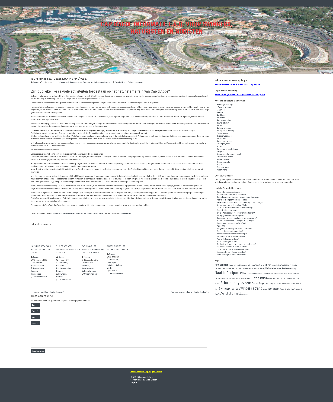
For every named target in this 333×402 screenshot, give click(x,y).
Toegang (34, 271)
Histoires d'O (288, 265)
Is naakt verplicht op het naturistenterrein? (47, 292)
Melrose (220, 112)
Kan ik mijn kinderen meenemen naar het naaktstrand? (236, 244)
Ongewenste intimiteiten (270, 273)
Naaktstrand (221, 118)
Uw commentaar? (136, 82)
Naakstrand (64, 82)
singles (273, 283)
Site (33, 317)
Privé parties (259, 278)
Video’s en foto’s (223, 167)
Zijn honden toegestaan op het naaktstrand (232, 247)
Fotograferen (258, 265)
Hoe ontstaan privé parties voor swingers (232, 234)
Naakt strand (248, 273)
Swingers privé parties (225, 157)
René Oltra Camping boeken (284, 278)
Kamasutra (218, 269)
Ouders (229, 278)
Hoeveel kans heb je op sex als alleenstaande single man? (238, 197)
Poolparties (235, 278)
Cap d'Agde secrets (242, 265)
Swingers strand (223, 159)
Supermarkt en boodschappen (228, 149)
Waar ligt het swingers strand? (228, 239)
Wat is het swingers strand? (227, 242)
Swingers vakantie (223, 162)
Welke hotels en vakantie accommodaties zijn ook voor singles (240, 202)
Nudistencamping (257, 273)
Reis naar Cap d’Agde (224, 136)
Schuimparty (99, 82)
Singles (110, 268)
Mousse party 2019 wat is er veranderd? (231, 195)
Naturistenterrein (76, 82)
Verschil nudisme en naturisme (228, 210)
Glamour (266, 264)
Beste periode (232, 265)
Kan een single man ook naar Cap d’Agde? (232, 205)
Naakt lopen (111, 262)
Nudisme (59, 271)
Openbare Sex (88, 82)
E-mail (35, 311)
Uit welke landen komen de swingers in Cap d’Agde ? (236, 221)
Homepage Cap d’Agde (225, 105)
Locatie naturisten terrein (245, 269)
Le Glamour (221, 110)
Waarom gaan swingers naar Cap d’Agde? (232, 223)
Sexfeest (256, 283)
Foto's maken (251, 265)
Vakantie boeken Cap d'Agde (289, 289)
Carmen (36, 82)
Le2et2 (236, 269)
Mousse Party (280, 268)
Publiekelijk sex (120, 82)
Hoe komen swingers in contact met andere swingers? (237, 218)
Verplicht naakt (231, 293)
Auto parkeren (38, 268)
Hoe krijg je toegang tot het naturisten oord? (41, 249)
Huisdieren (295, 265)
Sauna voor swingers (224, 141)
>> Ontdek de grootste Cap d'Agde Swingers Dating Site (240, 94)
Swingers (107, 82)
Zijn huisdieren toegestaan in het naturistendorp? (190, 292)
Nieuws (219, 125)
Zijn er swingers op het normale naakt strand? (233, 249)
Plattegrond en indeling (225, 131)
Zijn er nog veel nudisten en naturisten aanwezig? (68, 249)
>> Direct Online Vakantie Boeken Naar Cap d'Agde (237, 84)
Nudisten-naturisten (224, 128)
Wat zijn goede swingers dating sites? (231, 215)
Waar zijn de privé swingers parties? (230, 231)
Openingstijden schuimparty (285, 273)
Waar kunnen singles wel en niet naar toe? (232, 200)
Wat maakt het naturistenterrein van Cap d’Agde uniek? (93, 249)
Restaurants (221, 138)
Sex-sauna (246, 283)
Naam (34, 305)
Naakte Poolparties (229, 273)
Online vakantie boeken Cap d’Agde (229, 192)
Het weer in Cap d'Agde (277, 265)
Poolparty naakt (222, 133)
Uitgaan (219, 165)
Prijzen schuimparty (244, 278)
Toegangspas (36, 274)
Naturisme (60, 265)
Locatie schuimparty (259, 269)
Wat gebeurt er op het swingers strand (231, 236)
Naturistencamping (63, 268)
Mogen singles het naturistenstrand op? (118, 248)
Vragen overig (222, 170)
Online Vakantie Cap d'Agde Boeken (146, 371)
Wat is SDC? (221, 226)
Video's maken (245, 294)
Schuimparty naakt (223, 144)
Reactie (35, 323)
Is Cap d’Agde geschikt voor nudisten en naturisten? (236, 213)
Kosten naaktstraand (228, 269)
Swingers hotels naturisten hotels (229, 154)
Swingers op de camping (283, 283)
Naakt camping (291, 269)
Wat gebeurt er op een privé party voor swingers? (234, 228)
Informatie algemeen (224, 107)
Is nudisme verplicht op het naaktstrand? (231, 255)
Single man (113, 271)
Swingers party (228, 288)
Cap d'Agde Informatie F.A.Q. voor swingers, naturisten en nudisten (166, 27)
